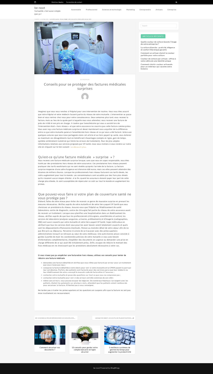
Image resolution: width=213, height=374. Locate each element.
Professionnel (91, 9)
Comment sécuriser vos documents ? (50, 348)
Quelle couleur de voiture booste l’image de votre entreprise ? (159, 43)
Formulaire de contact (74, 2)
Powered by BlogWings (110, 368)
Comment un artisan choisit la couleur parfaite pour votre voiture (158, 54)
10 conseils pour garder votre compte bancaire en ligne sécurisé (85, 349)
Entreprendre (145, 9)
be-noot (39, 7)
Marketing (130, 9)
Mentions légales (57, 2)
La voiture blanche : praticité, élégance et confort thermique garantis (158, 48)
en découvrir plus (78, 147)
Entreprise (172, 9)
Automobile (76, 9)
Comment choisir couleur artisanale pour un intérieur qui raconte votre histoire (156, 66)
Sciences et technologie (111, 9)
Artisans (159, 9)
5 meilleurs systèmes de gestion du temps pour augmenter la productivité (119, 349)
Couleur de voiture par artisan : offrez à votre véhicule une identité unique (158, 60)
